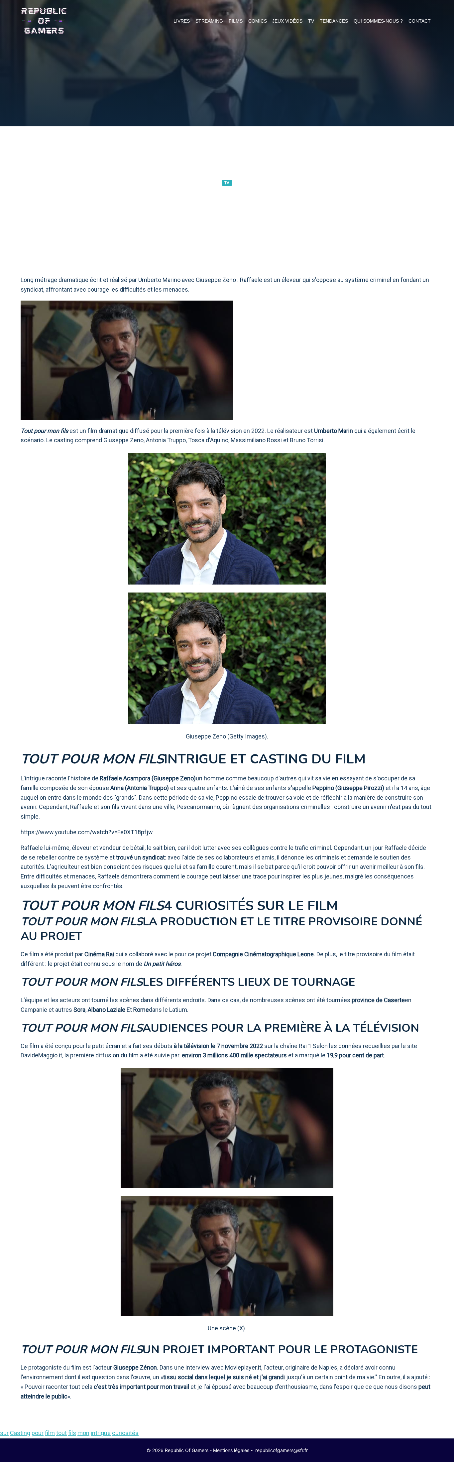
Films (236, 21)
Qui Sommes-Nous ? (378, 21)
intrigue (101, 1432)
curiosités (125, 1432)
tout (61, 1432)
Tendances (334, 21)
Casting (20, 1432)
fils (72, 1432)
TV (311, 21)
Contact (419, 21)
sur (4, 1432)
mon (83, 1432)
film (50, 1432)
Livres (181, 21)
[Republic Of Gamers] (44, 21)
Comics (257, 21)
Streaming (209, 21)
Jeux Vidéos (287, 21)
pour (38, 1432)
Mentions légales (231, 1450)
